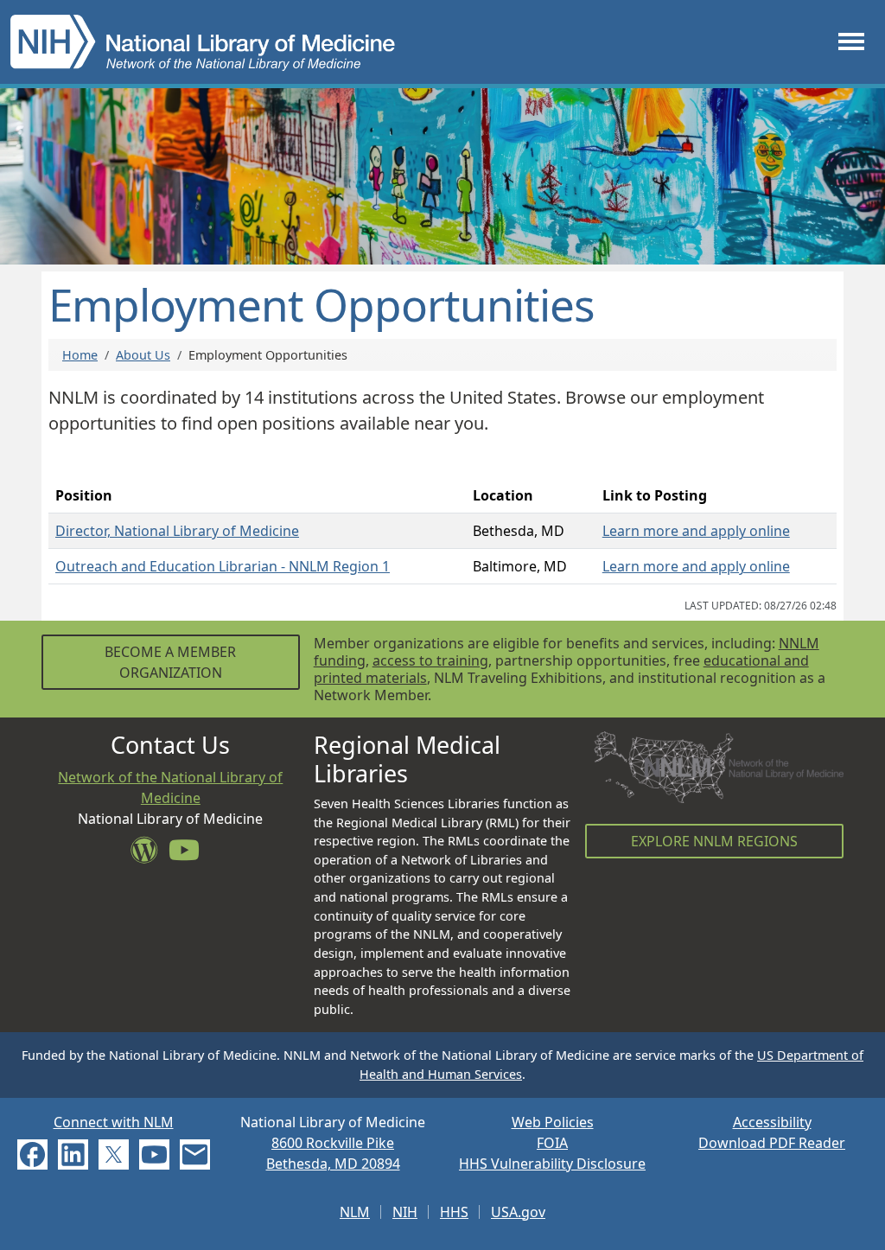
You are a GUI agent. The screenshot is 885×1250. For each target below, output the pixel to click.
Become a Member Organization (170, 662)
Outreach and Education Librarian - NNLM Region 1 (222, 566)
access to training (430, 660)
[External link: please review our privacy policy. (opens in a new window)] (32, 1153)
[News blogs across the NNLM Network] (150, 854)
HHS (454, 1211)
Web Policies (553, 1122)
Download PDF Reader (771, 1142)
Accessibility (772, 1122)
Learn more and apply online (696, 530)
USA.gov (518, 1211)
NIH (404, 1211)
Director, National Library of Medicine (177, 530)
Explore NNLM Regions (714, 841)
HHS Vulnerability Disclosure (552, 1163)
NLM (355, 1211)
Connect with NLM (114, 1122)
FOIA (552, 1142)
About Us (143, 355)
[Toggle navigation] (851, 41)
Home (80, 355)
